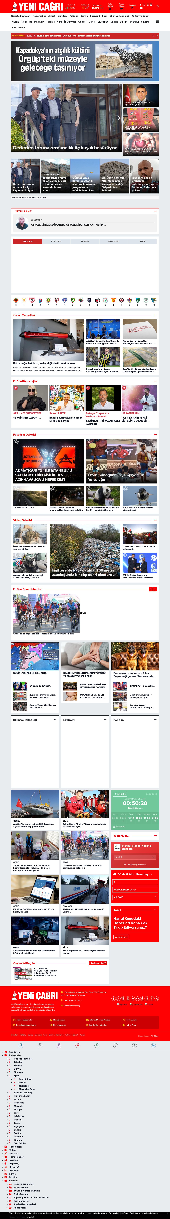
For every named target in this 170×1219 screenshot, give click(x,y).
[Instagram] (128, 998)
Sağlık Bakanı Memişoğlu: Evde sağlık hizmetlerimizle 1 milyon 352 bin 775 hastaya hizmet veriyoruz (32, 867)
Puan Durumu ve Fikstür (26, 1025)
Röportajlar (39, 16)
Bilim (65, 821)
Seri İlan (13, 1160)
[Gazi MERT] (22, 223)
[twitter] (40, 1045)
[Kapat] (168, 1213)
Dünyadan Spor (26, 1089)
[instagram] (59, 1045)
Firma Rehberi (16, 1157)
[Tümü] (155, 381)
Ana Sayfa (14, 1052)
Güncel (82, 22)
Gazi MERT (36, 220)
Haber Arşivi (131, 1025)
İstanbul (134, 22)
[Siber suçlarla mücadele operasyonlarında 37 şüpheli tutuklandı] (35, 931)
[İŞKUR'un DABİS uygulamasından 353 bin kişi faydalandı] (35, 889)
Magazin (39, 22)
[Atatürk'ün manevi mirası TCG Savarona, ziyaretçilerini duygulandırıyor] (35, 804)
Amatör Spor (25, 1079)
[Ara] (158, 6)
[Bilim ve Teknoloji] (55, 720)
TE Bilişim (155, 1036)
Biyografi (103, 22)
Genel (92, 22)
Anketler (14, 1170)
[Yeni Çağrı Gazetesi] (37, 7)
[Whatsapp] (152, 998)
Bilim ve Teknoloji (119, 16)
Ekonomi (95, 16)
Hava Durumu (59, 1020)
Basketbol (23, 1086)
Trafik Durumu (131, 1020)
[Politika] (155, 720)
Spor (104, 16)
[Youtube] (137, 998)
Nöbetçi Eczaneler (25, 1020)
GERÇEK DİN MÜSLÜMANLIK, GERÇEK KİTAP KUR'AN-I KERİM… (68, 224)
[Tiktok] (142, 998)
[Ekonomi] (105, 720)
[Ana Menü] (157, 22)
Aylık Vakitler (120, 827)
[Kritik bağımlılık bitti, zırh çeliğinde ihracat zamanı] (85, 931)
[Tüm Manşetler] (155, 315)
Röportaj (27, 22)
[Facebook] (113, 998)
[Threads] (147, 998)
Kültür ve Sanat (140, 16)
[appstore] (122, 1004)
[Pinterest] (123, 998)
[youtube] (77, 1045)
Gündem (62, 16)
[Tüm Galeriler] (155, 435)
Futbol (22, 1082)
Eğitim (123, 22)
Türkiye (50, 22)
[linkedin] (153, 1045)
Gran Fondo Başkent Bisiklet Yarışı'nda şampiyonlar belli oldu (43, 634)
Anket (51, 16)
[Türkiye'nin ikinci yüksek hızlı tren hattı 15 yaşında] (85, 889)
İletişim (13, 1177)
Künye (12, 1174)
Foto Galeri (15, 1147)
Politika (74, 16)
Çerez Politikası (17, 1217)
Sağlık (114, 22)
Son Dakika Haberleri (98, 1025)
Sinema (145, 22)
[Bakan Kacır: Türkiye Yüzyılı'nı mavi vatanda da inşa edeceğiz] (85, 804)
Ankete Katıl (121, 937)
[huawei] (149, 1004)
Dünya (84, 16)
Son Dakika (18, 28)
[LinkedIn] (133, 998)
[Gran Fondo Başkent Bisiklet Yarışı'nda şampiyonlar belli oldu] (46, 613)
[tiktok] (115, 1045)
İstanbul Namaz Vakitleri (100, 1020)
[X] (118, 998)
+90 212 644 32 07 (73, 1000)
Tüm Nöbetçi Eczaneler (136, 865)
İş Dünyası (70, 22)
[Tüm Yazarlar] (155, 211)
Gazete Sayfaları (21, 16)
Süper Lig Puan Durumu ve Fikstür (31, 1197)
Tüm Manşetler (59, 1025)
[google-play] (136, 1004)
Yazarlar (13, 1153)
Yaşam (15, 22)
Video (12, 1150)
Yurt (59, 22)
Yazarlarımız (24, 211)
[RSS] (156, 998)
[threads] (134, 1045)
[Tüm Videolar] (155, 520)
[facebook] (21, 1045)
